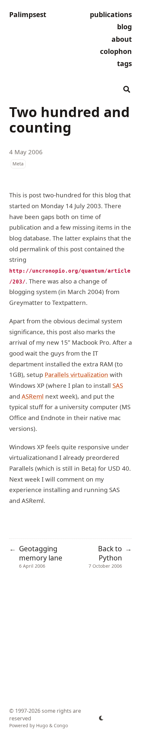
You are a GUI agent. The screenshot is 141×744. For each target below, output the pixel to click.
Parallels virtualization (76, 374)
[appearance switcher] (101, 718)
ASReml (33, 396)
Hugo (42, 725)
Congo (61, 725)
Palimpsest (27, 14)
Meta (18, 164)
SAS (117, 385)
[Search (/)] (127, 88)
